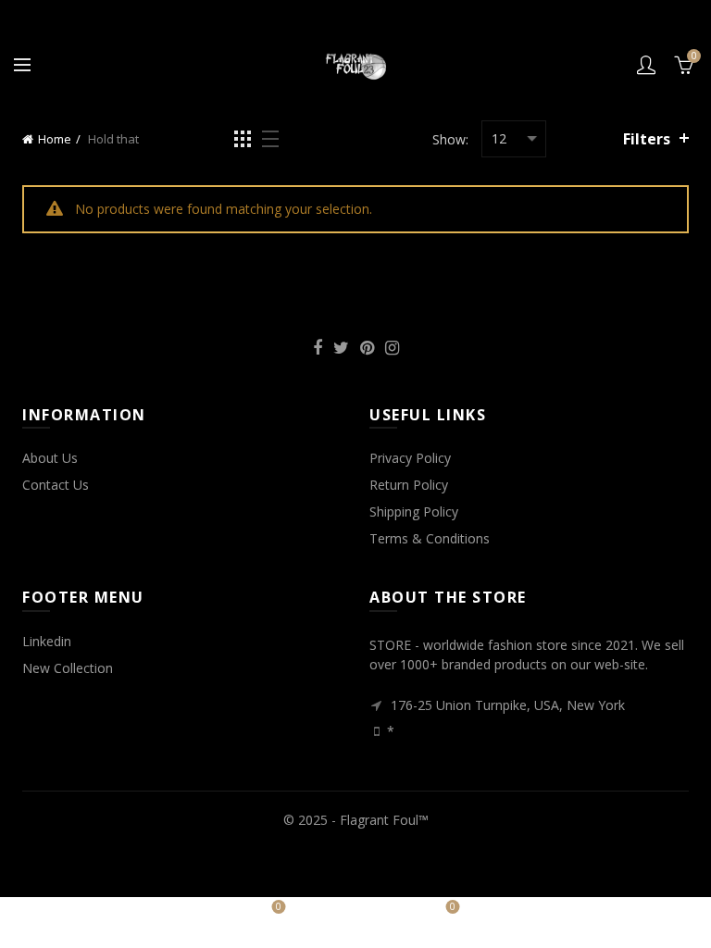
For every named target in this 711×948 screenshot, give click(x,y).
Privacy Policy (410, 458)
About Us (50, 458)
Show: (450, 139)
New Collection (67, 668)
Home (54, 139)
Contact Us (55, 484)
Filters (646, 139)
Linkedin (46, 641)
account (646, 65)
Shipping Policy (413, 511)
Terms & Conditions (429, 538)
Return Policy (408, 484)
